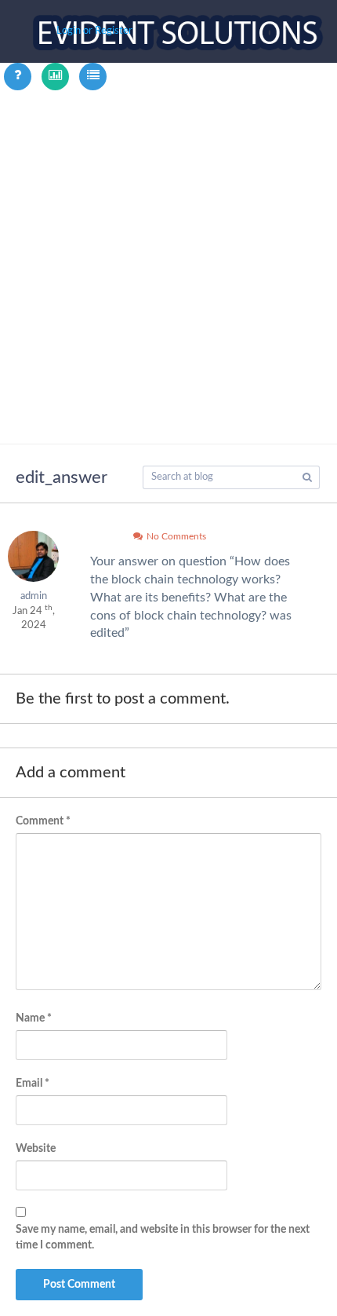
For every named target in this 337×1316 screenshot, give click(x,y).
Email (32, 1083)
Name (34, 1018)
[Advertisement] (168, 267)
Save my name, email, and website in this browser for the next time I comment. (163, 1237)
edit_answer (61, 477)
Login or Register (94, 31)
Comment (43, 821)
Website (36, 1148)
